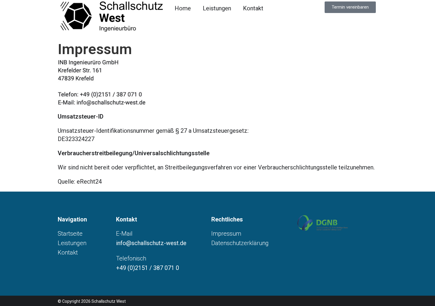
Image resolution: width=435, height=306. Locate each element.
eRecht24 (89, 181)
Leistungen (217, 8)
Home (183, 8)
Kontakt (253, 8)
